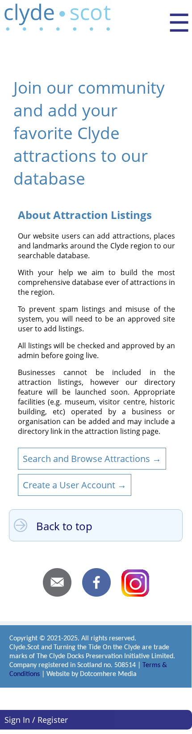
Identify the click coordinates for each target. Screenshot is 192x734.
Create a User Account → (74, 485)
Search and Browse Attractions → (92, 459)
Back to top (64, 526)
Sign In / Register (36, 719)
